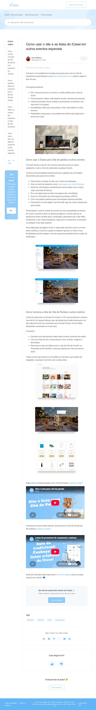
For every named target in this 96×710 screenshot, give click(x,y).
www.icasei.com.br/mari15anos (71, 184)
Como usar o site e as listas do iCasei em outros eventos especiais (11, 143)
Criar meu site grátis (13, 210)
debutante (41, 620)
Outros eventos (46, 15)
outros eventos (59, 620)
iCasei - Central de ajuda (14, 15)
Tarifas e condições (11, 703)
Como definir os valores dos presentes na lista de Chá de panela (11, 117)
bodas (49, 620)
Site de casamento (32, 15)
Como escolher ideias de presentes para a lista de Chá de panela (11, 90)
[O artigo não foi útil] (61, 664)
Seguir (84, 58)
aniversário (30, 620)
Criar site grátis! (56, 600)
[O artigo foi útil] (52, 664)
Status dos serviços (76, 5)
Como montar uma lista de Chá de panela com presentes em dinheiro (11, 62)
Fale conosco (57, 687)
